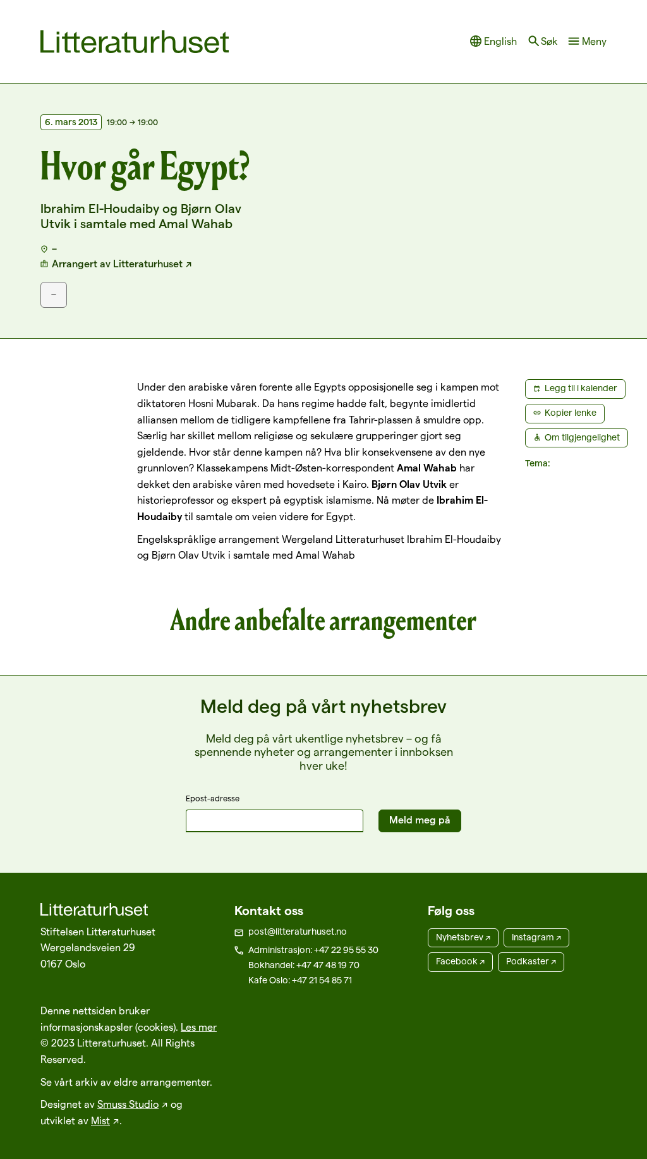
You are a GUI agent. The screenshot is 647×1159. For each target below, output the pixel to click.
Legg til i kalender (581, 388)
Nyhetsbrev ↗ (463, 937)
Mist (100, 1120)
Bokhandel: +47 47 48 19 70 (304, 965)
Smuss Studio (128, 1104)
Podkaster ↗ (531, 961)
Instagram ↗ (536, 937)
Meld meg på (419, 820)
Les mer (199, 1027)
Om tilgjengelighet (582, 437)
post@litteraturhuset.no (297, 931)
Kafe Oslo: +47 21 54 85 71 (300, 980)
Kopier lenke (570, 413)
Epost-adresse (212, 798)
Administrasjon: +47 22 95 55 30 (313, 950)
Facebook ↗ (460, 961)
